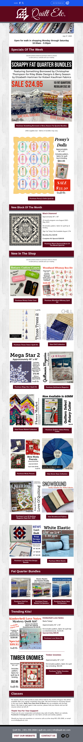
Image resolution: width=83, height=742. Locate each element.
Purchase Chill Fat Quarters (21, 602)
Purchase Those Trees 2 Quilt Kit (26, 345)
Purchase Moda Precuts (26, 473)
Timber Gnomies (53, 655)
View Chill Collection (57, 344)
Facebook (15, 715)
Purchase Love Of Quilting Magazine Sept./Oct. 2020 (26, 517)
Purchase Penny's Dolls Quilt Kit (41, 198)
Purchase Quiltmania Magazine (57, 387)
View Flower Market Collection (26, 429)
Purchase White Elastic (57, 561)
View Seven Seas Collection (57, 474)
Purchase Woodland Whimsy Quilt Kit (57, 301)
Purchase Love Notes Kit (53, 638)
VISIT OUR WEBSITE (24, 736)
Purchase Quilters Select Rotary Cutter (57, 430)
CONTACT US (48, 736)
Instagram (24, 715)
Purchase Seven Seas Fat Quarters (62, 602)
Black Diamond (50, 213)
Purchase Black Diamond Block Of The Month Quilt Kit (57, 244)
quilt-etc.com (45, 730)
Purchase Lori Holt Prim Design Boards (25, 561)
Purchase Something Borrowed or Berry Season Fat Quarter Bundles (41, 126)
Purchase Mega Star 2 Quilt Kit (26, 387)
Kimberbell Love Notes (53, 618)
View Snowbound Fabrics (57, 516)
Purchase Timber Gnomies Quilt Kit (59, 672)
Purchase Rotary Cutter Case (26, 300)
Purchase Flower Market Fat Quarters (41, 602)
